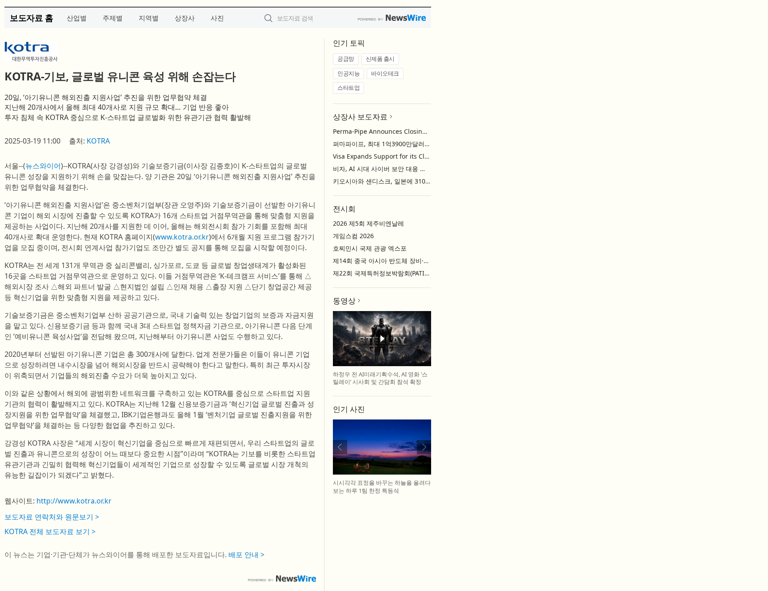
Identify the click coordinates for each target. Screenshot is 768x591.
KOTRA (98, 141)
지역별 (149, 17)
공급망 (345, 59)
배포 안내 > (246, 554)
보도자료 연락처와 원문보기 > (51, 517)
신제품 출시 (380, 59)
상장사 (185, 17)
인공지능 (348, 73)
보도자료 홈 (31, 17)
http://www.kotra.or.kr (74, 501)
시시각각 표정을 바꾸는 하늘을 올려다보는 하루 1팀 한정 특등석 (382, 487)
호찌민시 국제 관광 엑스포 (370, 248)
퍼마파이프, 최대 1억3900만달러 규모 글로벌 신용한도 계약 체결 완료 (430, 144)
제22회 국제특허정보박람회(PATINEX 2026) (393, 273)
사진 (217, 17)
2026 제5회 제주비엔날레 (368, 223)
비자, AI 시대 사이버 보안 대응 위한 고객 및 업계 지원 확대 (415, 168)
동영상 (344, 301)
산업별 (77, 17)
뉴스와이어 (43, 166)
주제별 (113, 17)
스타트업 (348, 88)
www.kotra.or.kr (182, 237)
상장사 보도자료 (360, 117)
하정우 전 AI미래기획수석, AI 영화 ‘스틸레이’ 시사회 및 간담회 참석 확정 (380, 378)
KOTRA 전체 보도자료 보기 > (50, 531)
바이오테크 (385, 73)
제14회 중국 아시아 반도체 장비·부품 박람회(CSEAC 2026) (414, 260)
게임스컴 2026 (353, 236)
